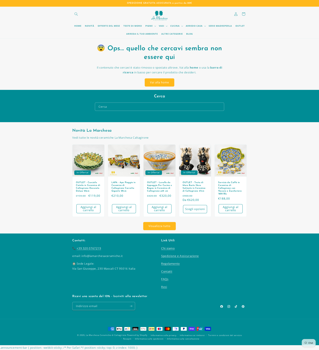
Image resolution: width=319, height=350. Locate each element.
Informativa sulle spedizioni (149, 339)
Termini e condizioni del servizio (225, 335)
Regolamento (170, 263)
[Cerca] (220, 106)
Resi (164, 287)
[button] (76, 14)
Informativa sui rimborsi (192, 335)
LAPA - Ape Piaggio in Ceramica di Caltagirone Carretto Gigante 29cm (123, 186)
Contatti (166, 271)
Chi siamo (168, 248)
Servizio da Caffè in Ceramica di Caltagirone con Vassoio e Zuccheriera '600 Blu (230, 188)
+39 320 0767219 (89, 248)
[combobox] (159, 107)
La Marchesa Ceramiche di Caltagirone (106, 335)
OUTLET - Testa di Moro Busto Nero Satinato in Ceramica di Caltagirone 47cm (194, 186)
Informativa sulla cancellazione (183, 339)
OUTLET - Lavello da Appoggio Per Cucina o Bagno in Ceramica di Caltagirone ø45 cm (159, 186)
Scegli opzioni (195, 209)
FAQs (164, 279)
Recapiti (127, 339)
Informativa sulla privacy (163, 335)
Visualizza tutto (160, 226)
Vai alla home (159, 82)
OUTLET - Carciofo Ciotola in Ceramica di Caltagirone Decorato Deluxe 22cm (88, 186)
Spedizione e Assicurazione (180, 256)
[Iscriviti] (131, 306)
